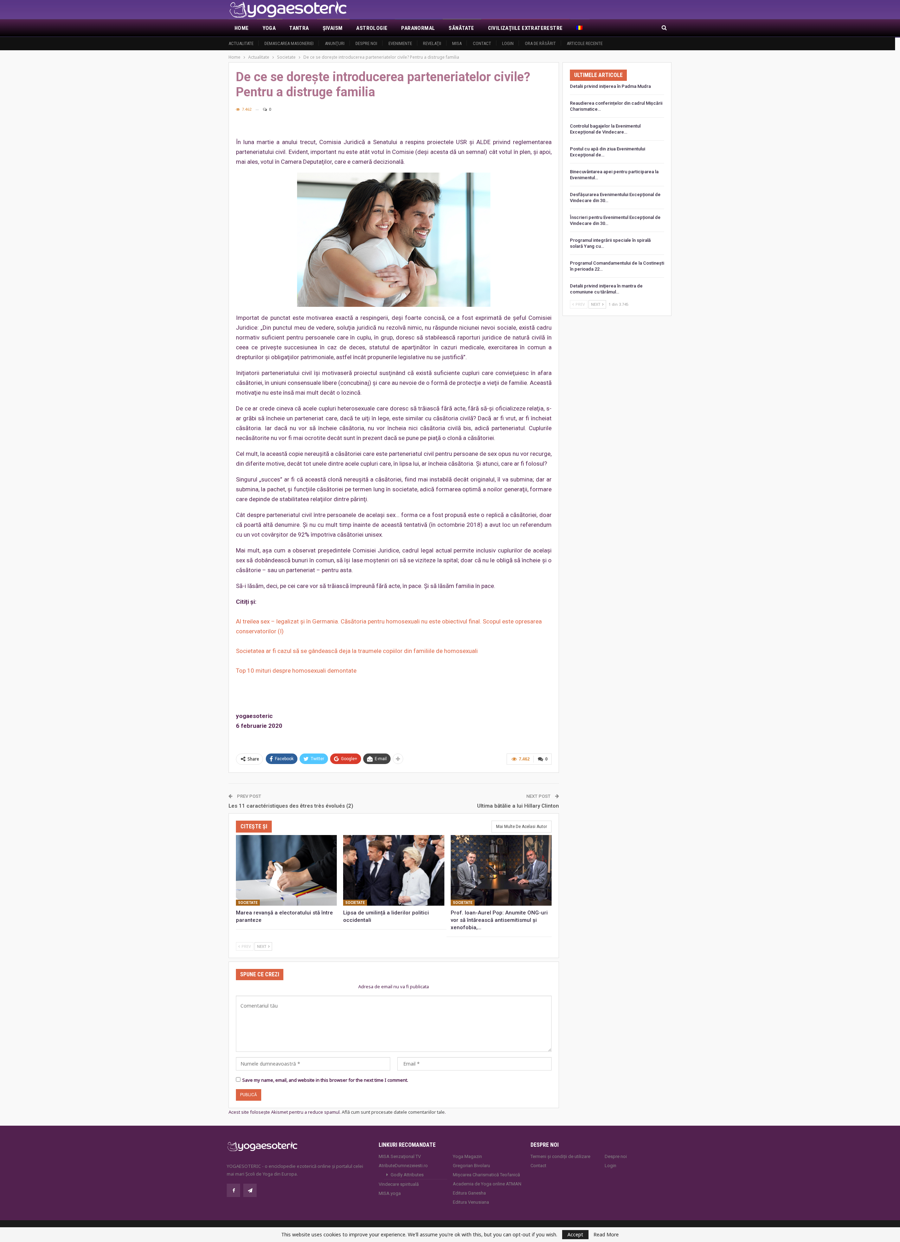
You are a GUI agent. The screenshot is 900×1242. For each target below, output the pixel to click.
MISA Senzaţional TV (400, 1156)
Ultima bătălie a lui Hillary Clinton (518, 806)
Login (508, 43)
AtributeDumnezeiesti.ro (403, 1165)
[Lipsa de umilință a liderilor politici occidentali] (393, 870)
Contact (482, 43)
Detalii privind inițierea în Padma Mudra (610, 86)
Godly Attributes (407, 1174)
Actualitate (241, 43)
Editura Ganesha (469, 1193)
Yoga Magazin (467, 1156)
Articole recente (585, 43)
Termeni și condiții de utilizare (560, 1156)
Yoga (269, 28)
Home (241, 28)
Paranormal (418, 28)
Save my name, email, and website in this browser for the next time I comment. (325, 1080)
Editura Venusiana (471, 1202)
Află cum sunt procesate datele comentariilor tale (393, 1112)
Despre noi (366, 43)
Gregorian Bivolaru (471, 1165)
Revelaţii (432, 43)
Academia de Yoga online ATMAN (487, 1183)
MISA (457, 43)
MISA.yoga (390, 1193)
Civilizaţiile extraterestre (525, 28)
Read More (606, 1234)
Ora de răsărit (540, 43)
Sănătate (461, 28)
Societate (248, 903)
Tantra (299, 28)
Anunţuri (335, 43)
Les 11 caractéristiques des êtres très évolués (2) (291, 806)
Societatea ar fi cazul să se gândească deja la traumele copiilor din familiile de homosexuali (357, 650)
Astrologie (371, 28)
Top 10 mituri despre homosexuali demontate (296, 670)
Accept (575, 1234)
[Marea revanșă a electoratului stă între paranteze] (286, 870)
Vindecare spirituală (399, 1184)
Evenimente (400, 43)
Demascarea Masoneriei (289, 43)
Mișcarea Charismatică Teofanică (486, 1174)
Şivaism (333, 28)
